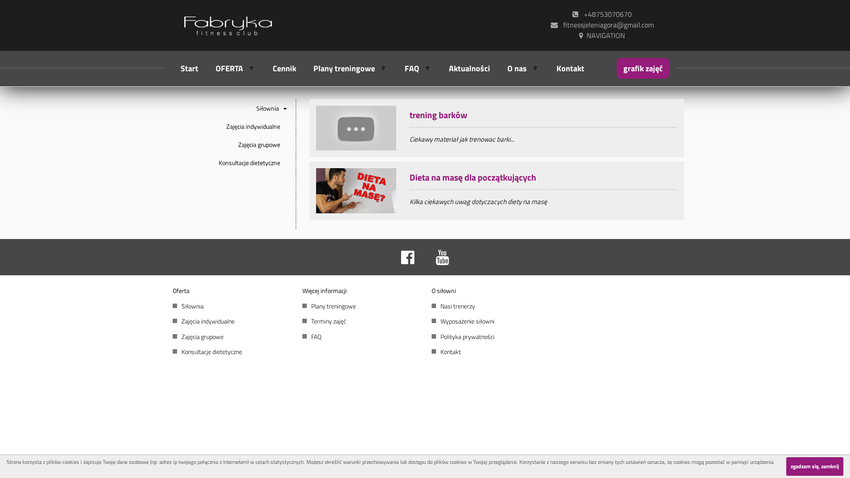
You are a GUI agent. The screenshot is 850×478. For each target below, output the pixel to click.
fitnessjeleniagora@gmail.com (606, 24)
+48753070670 (605, 14)
